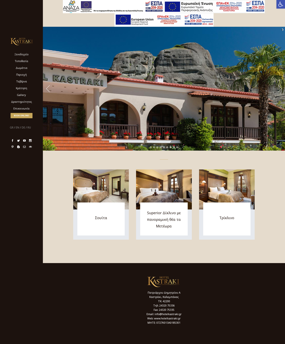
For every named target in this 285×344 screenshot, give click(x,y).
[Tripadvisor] (30, 146)
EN (17, 127)
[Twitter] (18, 140)
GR (11, 127)
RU (29, 127)
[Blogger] (18, 146)
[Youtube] (24, 140)
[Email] (24, 146)
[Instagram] (30, 140)
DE (23, 127)
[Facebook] (12, 140)
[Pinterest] (12, 146)
